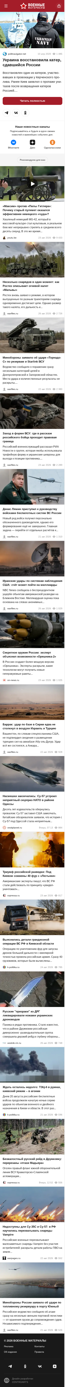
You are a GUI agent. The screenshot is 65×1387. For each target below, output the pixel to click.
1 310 (59, 536)
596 (60, 1114)
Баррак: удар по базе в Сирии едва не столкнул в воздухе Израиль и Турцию (29, 726)
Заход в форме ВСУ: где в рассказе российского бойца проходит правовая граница (30, 437)
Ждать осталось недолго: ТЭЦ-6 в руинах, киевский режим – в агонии (32, 1089)
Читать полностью (32, 100)
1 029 (59, 608)
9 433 (59, 237)
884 (60, 827)
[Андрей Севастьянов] (4, 313)
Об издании (10, 1351)
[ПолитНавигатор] (4, 54)
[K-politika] (4, 967)
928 (60, 751)
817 (60, 895)
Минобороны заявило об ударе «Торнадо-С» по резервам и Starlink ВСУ (32, 359)
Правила (39, 1351)
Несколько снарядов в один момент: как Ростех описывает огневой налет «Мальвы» (31, 285)
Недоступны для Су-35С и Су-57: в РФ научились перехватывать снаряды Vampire (29, 1230)
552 (60, 1258)
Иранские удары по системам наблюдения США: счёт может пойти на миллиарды (32, 582)
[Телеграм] (10, 1366)
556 (60, 1182)
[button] (7, 113)
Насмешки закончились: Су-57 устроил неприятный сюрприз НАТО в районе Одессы (30, 800)
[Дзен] (54, 1366)
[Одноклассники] (25, 1366)
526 (60, 1330)
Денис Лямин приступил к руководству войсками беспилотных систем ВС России (32, 511)
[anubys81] (4, 238)
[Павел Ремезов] (4, 465)
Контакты (39, 1346)
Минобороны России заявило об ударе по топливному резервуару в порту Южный (32, 1304)
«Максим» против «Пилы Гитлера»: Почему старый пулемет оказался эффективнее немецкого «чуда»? (27, 210)
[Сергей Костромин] (4, 389)
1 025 (59, 680)
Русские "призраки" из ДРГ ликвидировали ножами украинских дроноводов (27, 1015)
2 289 (59, 464)
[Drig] (4, 1043)
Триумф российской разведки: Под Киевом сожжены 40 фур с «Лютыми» (29, 873)
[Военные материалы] (32, 6)
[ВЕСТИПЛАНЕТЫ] (4, 828)
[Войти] (59, 6)
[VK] (40, 1366)
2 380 (59, 389)
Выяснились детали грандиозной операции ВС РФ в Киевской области (28, 941)
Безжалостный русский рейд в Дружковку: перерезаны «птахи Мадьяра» (32, 1160)
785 (60, 967)
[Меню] (6, 6)
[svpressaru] (4, 895)
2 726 (59, 313)
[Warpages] (4, 1258)
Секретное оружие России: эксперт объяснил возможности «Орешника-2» (29, 654)
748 (60, 1042)
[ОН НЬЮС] (4, 680)
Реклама (8, 1346)
